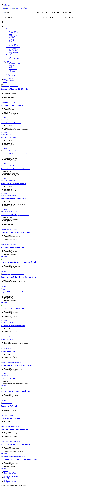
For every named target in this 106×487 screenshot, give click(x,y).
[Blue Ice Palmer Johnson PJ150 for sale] (10, 165)
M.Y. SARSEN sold (8, 379)
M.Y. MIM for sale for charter (12, 105)
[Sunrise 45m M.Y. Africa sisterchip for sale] (11, 362)
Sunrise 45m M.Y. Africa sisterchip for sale (16, 365)
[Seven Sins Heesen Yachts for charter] (10, 426)
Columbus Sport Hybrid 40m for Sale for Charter (19, 277)
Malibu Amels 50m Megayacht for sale (15, 215)
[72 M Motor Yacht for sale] (7, 415)
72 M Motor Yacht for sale (10, 418)
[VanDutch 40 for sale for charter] (8, 322)
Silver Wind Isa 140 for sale (11, 123)
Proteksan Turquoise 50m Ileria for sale (15, 232)
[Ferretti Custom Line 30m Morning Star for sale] (12, 259)
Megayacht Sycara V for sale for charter (16, 292)
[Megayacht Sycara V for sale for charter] (10, 289)
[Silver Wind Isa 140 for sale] (7, 119)
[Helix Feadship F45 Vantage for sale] (9, 195)
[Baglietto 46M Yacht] (6, 134)
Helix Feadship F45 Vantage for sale (14, 199)
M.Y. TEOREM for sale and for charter (15, 444)
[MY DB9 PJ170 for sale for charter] (9, 305)
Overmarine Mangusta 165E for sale (14, 89)
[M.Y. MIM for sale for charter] (8, 102)
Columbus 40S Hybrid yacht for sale (14, 154)
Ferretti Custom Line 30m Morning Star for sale (19, 262)
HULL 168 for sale (7, 339)
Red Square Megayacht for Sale (12, 247)
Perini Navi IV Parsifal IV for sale (13, 184)
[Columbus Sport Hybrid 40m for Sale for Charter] (12, 274)
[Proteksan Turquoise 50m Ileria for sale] (10, 229)
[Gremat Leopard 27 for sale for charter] (10, 388)
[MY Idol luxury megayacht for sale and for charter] (13, 456)
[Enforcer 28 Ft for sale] (6, 403)
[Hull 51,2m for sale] (6, 348)
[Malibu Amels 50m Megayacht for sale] (10, 211)
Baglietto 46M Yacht (8, 138)
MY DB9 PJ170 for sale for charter (14, 308)
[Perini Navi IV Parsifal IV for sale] (9, 180)
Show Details (4, 99)
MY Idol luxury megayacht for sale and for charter (19, 459)
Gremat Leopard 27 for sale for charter (15, 391)
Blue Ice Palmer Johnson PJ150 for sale (15, 169)
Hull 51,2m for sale (8, 352)
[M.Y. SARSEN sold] (6, 375)
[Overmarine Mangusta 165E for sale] (9, 86)
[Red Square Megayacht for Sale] (8, 244)
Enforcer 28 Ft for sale (9, 406)
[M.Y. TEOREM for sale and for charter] (10, 441)
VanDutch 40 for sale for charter (13, 326)
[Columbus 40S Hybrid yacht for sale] (9, 150)
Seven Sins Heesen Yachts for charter (14, 429)
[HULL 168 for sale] (5, 336)
